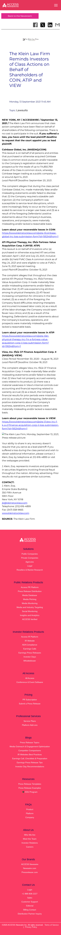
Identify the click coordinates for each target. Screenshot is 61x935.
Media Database (29, 595)
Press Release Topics (29, 742)
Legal (29, 566)
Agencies (30, 562)
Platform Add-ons (29, 725)
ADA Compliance (29, 645)
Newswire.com (29, 868)
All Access (29, 678)
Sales (29, 898)
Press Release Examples (29, 788)
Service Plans (30, 721)
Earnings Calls (29, 649)
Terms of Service (52, 925)
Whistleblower (29, 661)
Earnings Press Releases (29, 653)
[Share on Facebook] (35, 25)
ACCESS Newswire (29, 864)
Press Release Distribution (30, 591)
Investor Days (30, 657)
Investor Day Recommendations (29, 766)
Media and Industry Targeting (30, 607)
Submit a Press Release (29, 703)
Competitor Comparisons (29, 750)
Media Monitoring (29, 603)
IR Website (30, 641)
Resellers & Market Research (30, 570)
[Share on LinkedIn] (50, 25)
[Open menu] (56, 5)
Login (29, 890)
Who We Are (29, 835)
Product (29, 809)
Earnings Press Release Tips (30, 762)
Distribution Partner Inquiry (30, 914)
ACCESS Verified (29, 619)
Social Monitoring (29, 611)
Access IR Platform (29, 637)
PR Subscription (30, 699)
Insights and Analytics (29, 615)
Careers (29, 847)
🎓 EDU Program (29, 792)
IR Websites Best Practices (30, 754)
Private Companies (29, 558)
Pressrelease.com (30, 872)
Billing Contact (29, 910)
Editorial (29, 906)
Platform (29, 813)
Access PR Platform (30, 587)
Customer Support (29, 902)
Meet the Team (29, 839)
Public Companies (30, 554)
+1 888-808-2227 (29, 894)
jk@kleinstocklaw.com (14, 503)
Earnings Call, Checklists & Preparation (29, 758)
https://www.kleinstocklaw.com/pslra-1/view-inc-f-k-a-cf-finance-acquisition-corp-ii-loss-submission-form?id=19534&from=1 (30, 425)
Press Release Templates (29, 784)
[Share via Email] (57, 25)
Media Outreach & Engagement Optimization (30, 746)
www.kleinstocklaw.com (15, 513)
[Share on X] (42, 25)
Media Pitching (29, 599)
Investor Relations (30, 843)
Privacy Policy (31, 927)
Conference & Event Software (29, 682)
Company (29, 817)
